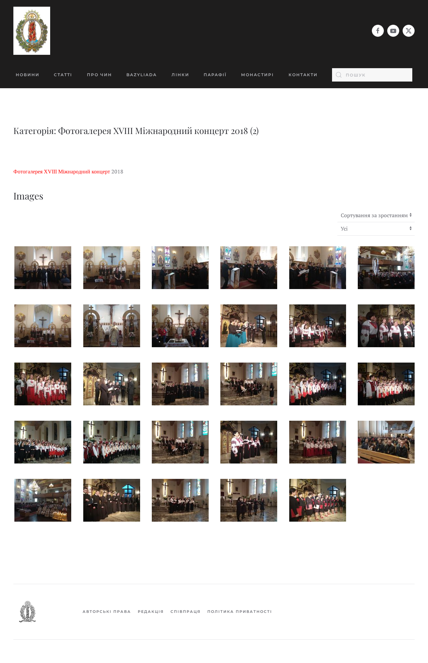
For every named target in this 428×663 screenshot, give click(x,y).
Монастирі (257, 74)
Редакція (151, 611)
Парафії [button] (215, 74)
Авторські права (107, 611)
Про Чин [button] (99, 74)
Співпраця (186, 611)
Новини (27, 74)
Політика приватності (239, 611)
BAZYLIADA (141, 74)
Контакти (303, 74)
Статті (63, 74)
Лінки (180, 74)
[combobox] (372, 75)
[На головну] (31, 31)
